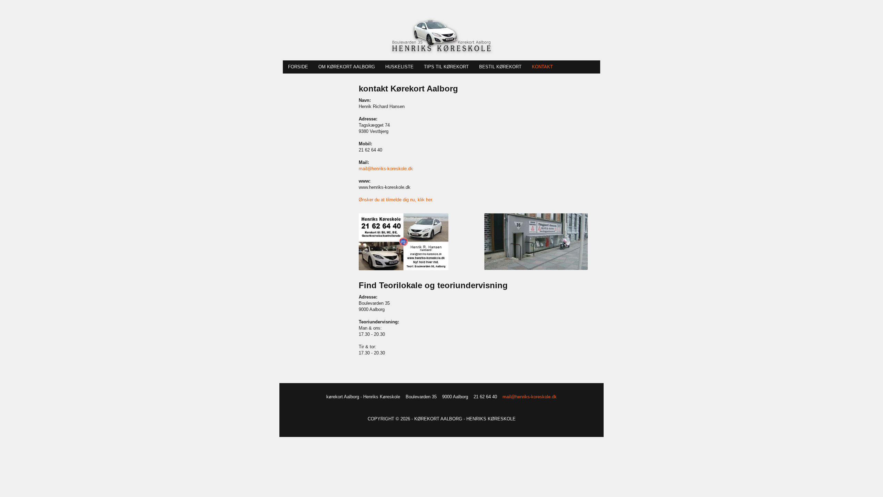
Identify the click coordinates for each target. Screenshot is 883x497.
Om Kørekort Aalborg (346, 66)
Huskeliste (399, 66)
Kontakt (542, 66)
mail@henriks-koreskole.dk (386, 168)
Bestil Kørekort (500, 66)
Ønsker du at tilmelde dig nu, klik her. (396, 199)
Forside (298, 66)
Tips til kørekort (446, 66)
